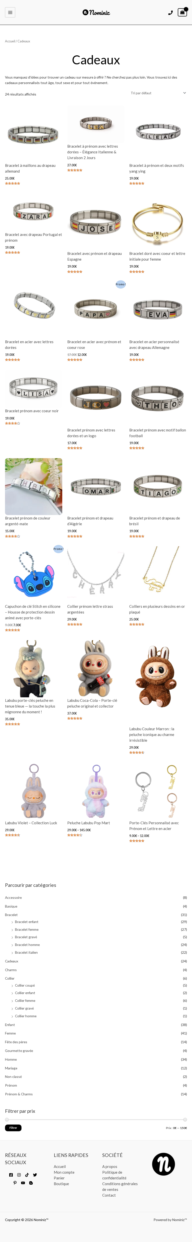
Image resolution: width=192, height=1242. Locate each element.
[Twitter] (35, 1175)
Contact (109, 1195)
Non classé (13, 1076)
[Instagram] (19, 1175)
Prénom (11, 1085)
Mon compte (64, 1172)
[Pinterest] (15, 1183)
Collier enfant (25, 993)
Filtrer (13, 1127)
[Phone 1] (170, 12)
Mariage (11, 1068)
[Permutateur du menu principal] (10, 12)
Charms (11, 970)
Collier (9, 978)
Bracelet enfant (26, 922)
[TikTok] (27, 1175)
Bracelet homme (27, 944)
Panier (59, 1178)
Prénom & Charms (19, 1094)
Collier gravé (24, 1008)
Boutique (61, 1183)
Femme (10, 1033)
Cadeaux (11, 961)
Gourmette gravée (19, 1050)
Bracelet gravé (26, 937)
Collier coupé (25, 985)
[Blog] (31, 1183)
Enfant (10, 1025)
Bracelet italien (26, 952)
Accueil (10, 41)
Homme (11, 1059)
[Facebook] (11, 1175)
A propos (109, 1166)
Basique (11, 906)
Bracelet (11, 915)
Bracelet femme (26, 929)
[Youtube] (23, 1183)
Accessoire (13, 897)
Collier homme (25, 1016)
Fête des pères (16, 1042)
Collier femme (25, 1000)
